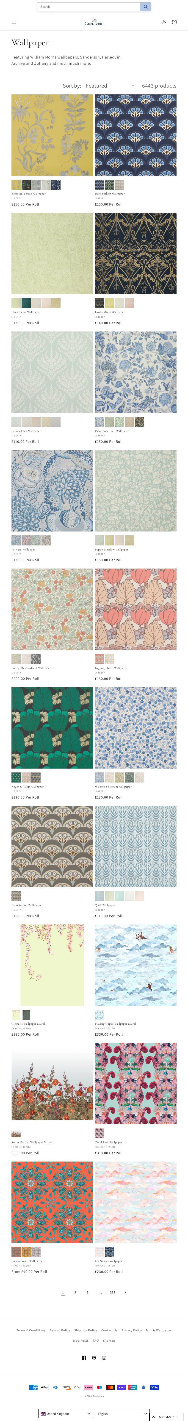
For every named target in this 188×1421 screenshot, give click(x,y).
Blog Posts (81, 1340)
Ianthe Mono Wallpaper (110, 312)
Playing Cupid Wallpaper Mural (115, 1024)
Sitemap (109, 1340)
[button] (14, 22)
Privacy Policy (132, 1330)
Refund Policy (60, 1330)
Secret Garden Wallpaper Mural (31, 1142)
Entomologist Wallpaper (26, 1261)
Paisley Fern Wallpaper (26, 431)
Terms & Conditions (31, 1330)
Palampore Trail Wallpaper (112, 431)
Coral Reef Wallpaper (108, 1142)
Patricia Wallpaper (23, 549)
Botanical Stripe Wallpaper (28, 193)
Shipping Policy (85, 1330)
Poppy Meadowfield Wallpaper (31, 668)
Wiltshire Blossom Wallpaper (113, 786)
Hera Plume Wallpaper (25, 312)
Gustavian (98, 1395)
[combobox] (65, 1413)
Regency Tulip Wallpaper (111, 668)
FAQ (96, 1340)
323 (112, 1292)
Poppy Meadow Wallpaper (111, 549)
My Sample (168, 1417)
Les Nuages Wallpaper (108, 1261)
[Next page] (125, 1292)
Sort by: (72, 85)
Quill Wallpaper (105, 905)
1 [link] (63, 1292)
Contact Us (109, 1330)
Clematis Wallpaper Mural (28, 1024)
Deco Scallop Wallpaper (110, 193)
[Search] (145, 7)
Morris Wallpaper (158, 1330)
